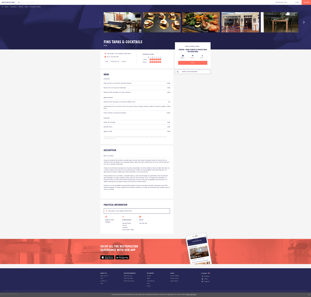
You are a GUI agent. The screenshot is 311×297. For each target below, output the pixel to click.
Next (306, 23)
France (149, 276)
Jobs (101, 278)
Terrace (124, 225)
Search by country (129, 281)
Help (101, 283)
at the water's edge (128, 229)
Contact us (103, 281)
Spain (148, 278)
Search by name (128, 278)
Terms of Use (174, 278)
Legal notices (174, 281)
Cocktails (124, 227)
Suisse (149, 286)
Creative (123, 61)
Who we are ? (104, 276)
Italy (148, 283)
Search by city (128, 276)
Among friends (126, 223)
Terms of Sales (174, 276)
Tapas (106, 61)
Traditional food (115, 61)
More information (191, 294)
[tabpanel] (122, 22)
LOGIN (297, 2)
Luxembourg (150, 281)
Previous (103, 23)
